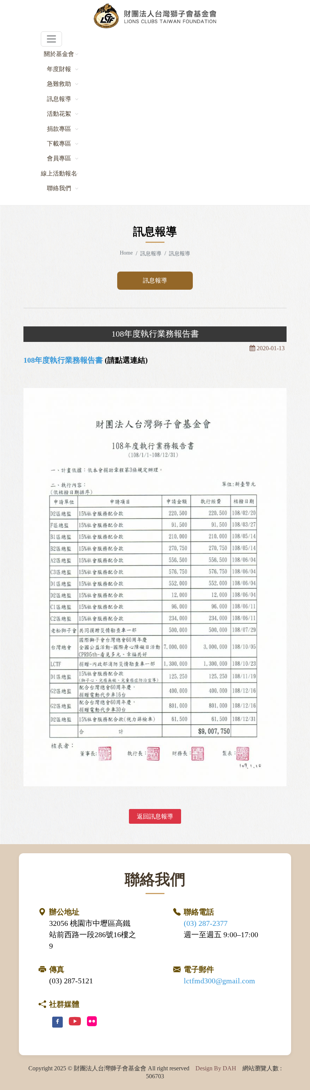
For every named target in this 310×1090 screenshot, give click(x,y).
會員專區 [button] (59, 158)
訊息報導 (155, 280)
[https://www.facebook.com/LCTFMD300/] (57, 1022)
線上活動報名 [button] (59, 173)
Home (126, 253)
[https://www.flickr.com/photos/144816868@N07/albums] (92, 1021)
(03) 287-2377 (206, 923)
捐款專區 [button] (59, 129)
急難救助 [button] (59, 84)
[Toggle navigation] (51, 39)
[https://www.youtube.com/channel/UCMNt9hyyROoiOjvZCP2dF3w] (75, 1022)
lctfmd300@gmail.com (219, 981)
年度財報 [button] (59, 69)
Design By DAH (215, 1068)
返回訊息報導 (155, 816)
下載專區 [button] (59, 143)
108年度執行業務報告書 (63, 360)
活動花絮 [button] (59, 113)
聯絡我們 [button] (59, 188)
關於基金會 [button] (59, 54)
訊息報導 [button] (59, 99)
